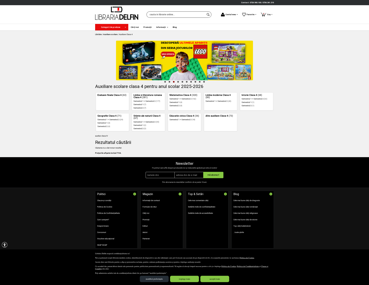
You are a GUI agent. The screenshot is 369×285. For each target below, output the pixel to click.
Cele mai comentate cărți (198, 200)
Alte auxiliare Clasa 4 (219, 116)
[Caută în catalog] (208, 14)
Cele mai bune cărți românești (245, 207)
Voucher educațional (105, 239)
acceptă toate (215, 279)
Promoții (146, 220)
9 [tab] (199, 81)
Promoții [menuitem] (147, 27)
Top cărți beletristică (242, 226)
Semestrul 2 (139, 108)
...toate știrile (238, 232)
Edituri (145, 226)
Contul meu (230, 14)
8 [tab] (195, 81)
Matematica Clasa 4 (183, 95)
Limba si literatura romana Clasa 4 (147, 96)
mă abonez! (213, 175)
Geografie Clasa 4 (109, 116)
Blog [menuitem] (175, 27)
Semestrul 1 (139, 104)
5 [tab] (182, 81)
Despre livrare (103, 226)
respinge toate (184, 279)
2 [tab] (169, 81)
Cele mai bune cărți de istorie (245, 220)
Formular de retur (150, 207)
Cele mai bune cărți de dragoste (246, 200)
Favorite (250, 14)
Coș (267, 14)
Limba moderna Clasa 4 (218, 96)
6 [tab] (186, 81)
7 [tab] (191, 81)
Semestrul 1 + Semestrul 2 (146, 101)
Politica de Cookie (247, 257)
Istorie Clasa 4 (252, 95)
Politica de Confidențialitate (248, 266)
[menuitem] (111, 27)
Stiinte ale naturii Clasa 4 (146, 117)
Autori (145, 232)
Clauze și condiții (104, 200)
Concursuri (101, 232)
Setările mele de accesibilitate (200, 213)
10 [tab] (204, 81)
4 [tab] (178, 81)
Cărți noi (146, 213)
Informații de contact (151, 200)
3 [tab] (173, 81)
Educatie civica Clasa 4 (184, 116)
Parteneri (146, 239)
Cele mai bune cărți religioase (245, 213)
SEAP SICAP (102, 245)
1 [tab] (165, 81)
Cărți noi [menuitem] (135, 27)
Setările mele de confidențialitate (201, 207)
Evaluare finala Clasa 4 (111, 95)
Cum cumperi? (103, 220)
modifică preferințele (154, 279)
